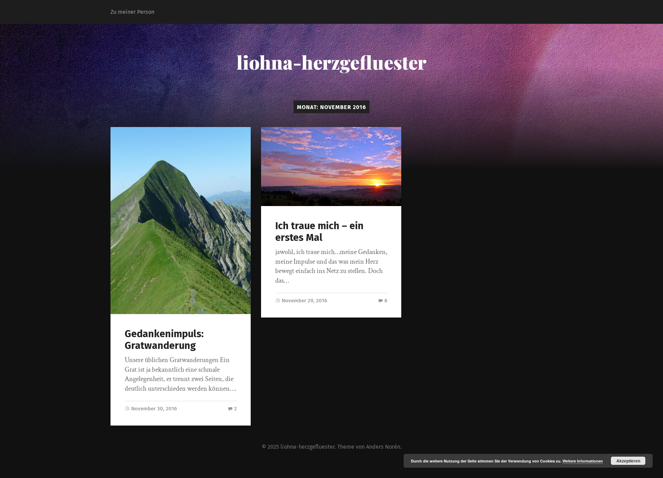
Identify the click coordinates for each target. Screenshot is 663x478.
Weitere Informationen (583, 461)
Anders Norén (383, 446)
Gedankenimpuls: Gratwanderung (164, 340)
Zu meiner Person (132, 12)
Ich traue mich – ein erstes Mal (319, 232)
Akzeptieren (628, 461)
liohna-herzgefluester (331, 62)
